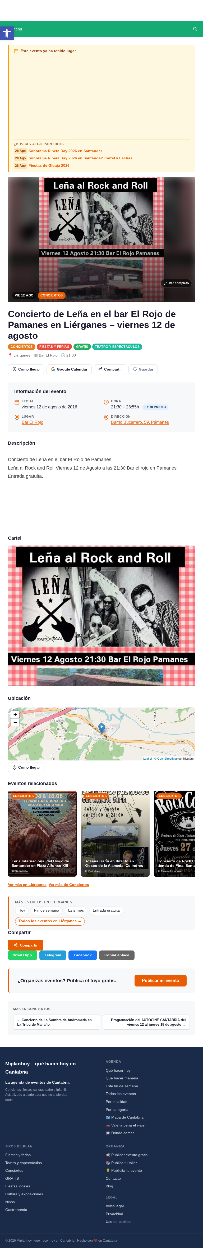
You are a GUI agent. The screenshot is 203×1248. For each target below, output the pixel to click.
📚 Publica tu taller (121, 1163)
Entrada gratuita (106, 910)
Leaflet (147, 758)
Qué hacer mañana (122, 1078)
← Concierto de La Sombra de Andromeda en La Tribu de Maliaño (54, 1022)
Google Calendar (72, 369)
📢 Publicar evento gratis (126, 1155)
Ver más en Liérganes (27, 884)
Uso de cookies (118, 1221)
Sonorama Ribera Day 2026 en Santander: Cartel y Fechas (73, 158)
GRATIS (82, 347)
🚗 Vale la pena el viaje (125, 1125)
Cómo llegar (29, 369)
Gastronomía (16, 1210)
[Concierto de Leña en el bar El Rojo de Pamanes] (101, 616)
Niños (10, 1202)
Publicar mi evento (160, 980)
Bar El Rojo (48, 355)
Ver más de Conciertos (69, 884)
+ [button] (15, 714)
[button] (7, 33)
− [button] (15, 722)
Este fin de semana (122, 1086)
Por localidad (116, 1102)
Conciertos (51, 295)
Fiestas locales (17, 1186)
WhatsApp (22, 955)
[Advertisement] (102, 95)
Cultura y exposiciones (24, 1194)
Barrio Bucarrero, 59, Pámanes (140, 422)
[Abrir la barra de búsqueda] (195, 29)
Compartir (113, 369)
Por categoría (117, 1109)
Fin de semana (46, 910)
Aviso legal (115, 1206)
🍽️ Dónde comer (120, 1133)
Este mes (76, 910)
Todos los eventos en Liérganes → (50, 921)
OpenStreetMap (167, 758)
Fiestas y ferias (54, 347)
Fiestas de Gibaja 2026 (42, 166)
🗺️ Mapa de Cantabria (125, 1117)
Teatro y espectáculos (117, 347)
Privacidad (114, 1214)
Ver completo (179, 283)
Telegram (53, 955)
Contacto (113, 1178)
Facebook (83, 955)
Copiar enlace (116, 955)
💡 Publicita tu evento (124, 1170)
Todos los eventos (121, 1094)
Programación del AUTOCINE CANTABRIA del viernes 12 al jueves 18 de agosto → (148, 1022)
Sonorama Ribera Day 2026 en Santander (58, 151)
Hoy (22, 910)
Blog (109, 1186)
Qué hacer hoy (118, 1070)
